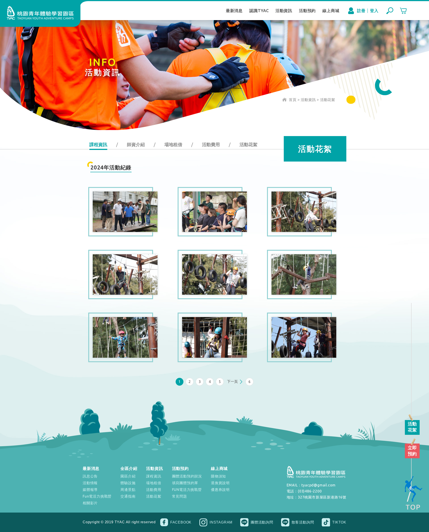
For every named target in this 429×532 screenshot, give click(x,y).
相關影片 (90, 503)
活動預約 (307, 10)
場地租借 (173, 144)
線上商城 (330, 10)
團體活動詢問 (262, 522)
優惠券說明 (220, 490)
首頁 (293, 100)
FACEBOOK (180, 522)
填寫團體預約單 (185, 483)
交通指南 (127, 496)
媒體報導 (90, 490)
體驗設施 (127, 483)
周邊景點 (127, 490)
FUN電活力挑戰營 (187, 490)
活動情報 (90, 483)
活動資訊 (283, 10)
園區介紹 (127, 476)
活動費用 (211, 144)
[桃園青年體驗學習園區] (40, 13)
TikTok (339, 522)
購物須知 (218, 476)
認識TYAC (259, 10)
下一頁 (232, 381)
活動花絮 (248, 144)
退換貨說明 (220, 483)
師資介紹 (136, 144)
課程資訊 (98, 144)
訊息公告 (90, 476)
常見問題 (179, 496)
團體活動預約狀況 (187, 476)
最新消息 (234, 10)
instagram (221, 522)
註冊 (361, 10)
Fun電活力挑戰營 (97, 496)
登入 (374, 10)
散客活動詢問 (303, 522)
